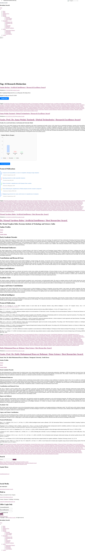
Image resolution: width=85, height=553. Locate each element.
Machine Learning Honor (78, 344)
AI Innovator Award (18, 445)
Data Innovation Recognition (51, 447)
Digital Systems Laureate (48, 204)
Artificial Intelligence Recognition (13, 340)
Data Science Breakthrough (12, 449)
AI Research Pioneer (64, 104)
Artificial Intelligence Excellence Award (48, 338)
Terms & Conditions (9, 28)
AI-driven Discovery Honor (17, 338)
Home (4, 11)
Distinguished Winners (10, 30)
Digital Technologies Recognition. (28, 205)
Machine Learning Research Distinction (54, 452)
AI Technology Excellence (39, 106)
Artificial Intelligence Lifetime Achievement (70, 107)
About (4, 12)
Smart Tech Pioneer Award (27, 209)
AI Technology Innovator (66, 336)
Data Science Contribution (24, 449)
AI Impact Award (9, 445)
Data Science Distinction (36, 449)
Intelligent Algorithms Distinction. (10, 344)
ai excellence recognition (59, 103)
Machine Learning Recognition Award (37, 452)
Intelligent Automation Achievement (11, 109)
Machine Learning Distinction (50, 109)
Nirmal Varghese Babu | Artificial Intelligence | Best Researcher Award (24, 214)
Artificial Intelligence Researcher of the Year (47, 340)
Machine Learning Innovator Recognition (8, 345)
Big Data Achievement (58, 446)
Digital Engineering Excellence (6, 203)
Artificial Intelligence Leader (63, 339)
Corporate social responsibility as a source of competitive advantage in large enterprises (21, 172)
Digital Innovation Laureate (19, 203)
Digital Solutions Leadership (22, 204)
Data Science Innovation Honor (62, 449)
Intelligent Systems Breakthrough (36, 207)
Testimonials (8, 31)
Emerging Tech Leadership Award (52, 206)
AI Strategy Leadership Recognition (12, 106)
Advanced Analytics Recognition (23, 444)
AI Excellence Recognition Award (30, 335)
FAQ (6, 24)
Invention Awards (3, 2)
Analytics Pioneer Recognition (46, 446)
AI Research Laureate (55, 104)
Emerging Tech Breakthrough (28, 206)
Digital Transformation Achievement (43, 205)
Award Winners (8, 18)
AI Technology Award (64, 201)
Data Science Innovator (74, 449)
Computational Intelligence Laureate (64, 341)
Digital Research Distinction (69, 203)
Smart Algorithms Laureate (46, 345)
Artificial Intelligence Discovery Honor (31, 338)
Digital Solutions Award (10, 204)
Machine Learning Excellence (67, 451)
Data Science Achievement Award (51, 108)
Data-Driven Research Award (14, 451)
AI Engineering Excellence (17, 335)
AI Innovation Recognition (32, 201)
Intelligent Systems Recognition (50, 207)
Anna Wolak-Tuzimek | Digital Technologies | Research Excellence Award (25, 113)
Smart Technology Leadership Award (71, 345)
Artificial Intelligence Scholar (63, 340)
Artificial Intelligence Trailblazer (10, 341)
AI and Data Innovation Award (54, 200)
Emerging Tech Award (17, 206)
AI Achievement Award (19, 334)
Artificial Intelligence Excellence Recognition (66, 338)
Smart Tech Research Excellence (40, 209)
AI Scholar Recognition (79, 445)
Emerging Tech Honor (40, 206)
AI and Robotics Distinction (11, 201)
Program (4, 16)
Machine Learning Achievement (37, 109)
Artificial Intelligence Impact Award (36, 107)
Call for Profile (8, 19)
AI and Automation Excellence (31, 334)
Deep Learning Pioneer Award (51, 342)
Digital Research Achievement (56, 203)
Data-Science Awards (25, 451)
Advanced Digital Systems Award (25, 200)
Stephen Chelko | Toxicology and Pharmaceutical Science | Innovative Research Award (18, 463)
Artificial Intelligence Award (73, 106)
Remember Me (5, 512)
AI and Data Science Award (68, 200)
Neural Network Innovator (23, 345)
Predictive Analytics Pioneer (26, 453)
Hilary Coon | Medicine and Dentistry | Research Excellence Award (14, 461)
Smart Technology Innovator (68, 209)
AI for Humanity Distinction (44, 335)
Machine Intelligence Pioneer (50, 344)
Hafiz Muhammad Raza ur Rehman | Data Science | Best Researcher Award (26, 348)
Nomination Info (8, 22)
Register (4, 14)
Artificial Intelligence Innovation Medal (35, 339)
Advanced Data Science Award (37, 444)
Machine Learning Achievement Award (39, 451)
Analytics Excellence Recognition (7, 446)
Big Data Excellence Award (69, 446)
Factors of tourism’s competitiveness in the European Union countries (17, 183)
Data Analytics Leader (29, 447)
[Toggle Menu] (0, 9)
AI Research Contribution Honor (22, 104)
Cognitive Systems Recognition (49, 341)
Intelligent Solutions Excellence (10, 207)
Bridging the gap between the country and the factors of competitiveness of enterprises (21, 193)
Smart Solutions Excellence (77, 207)
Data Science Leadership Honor (22, 450)
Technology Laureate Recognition (7, 211)
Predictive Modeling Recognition (52, 453)
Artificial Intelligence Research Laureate (29, 340)
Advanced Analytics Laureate (10, 444)
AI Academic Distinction (9, 334)
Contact (4, 35)
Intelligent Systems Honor (24, 109)
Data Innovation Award (39, 447)
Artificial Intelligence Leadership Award (52, 107)
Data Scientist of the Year (56, 450)
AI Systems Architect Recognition (54, 336)
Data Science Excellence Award (48, 449)
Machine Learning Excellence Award (64, 344)
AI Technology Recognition (78, 336)
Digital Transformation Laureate (58, 205)
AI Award (65, 334)
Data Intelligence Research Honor (12, 342)
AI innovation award (21, 201)
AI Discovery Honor (61, 444)
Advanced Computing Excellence (11, 200)
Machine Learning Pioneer (9, 452)
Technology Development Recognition (61, 210)
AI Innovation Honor (77, 335)
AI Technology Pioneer (50, 106)
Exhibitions (7, 26)
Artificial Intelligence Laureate (50, 339)
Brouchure (7, 17)
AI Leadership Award (27, 445)
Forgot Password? (4, 516)
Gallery (4, 29)
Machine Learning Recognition (22, 452)
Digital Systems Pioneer (59, 204)
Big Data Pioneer (79, 446)
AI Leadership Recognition (38, 445)
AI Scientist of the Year (74, 104)
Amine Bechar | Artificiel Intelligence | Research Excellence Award (22, 87)
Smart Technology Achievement (54, 209)
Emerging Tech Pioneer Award (66, 206)
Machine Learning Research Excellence (66, 109)
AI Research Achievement (15, 336)
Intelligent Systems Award (22, 207)
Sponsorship (7, 25)
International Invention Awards (6, 489)
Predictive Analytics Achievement (70, 452)
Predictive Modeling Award (38, 453)
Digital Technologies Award (14, 205)
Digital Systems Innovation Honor (35, 204)
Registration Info (8, 23)
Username (4, 507)
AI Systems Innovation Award (27, 106)
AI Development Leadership (37, 103)
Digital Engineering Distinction (75, 201)
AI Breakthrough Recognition (24, 103)
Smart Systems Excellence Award (31, 110)
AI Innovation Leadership (9, 104)
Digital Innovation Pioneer (44, 203)
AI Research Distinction (35, 104)
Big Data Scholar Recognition (17, 447)
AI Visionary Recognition (61, 106)
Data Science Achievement (74, 447)
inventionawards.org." (4, 472)
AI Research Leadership (54, 201)
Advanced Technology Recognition (40, 200)
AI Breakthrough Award (72, 334)
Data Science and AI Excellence (26, 342)
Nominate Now (6, 13)
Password (4, 509)
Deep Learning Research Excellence (65, 342)
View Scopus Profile (5, 163)
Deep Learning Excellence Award (65, 108)
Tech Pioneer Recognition (29, 210)
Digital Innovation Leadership (32, 203)
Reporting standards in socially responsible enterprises (14, 178)
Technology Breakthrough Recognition (44, 210)
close (1, 7)
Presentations (8, 32)
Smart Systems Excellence (5, 209)
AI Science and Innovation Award (39, 336)
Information (5, 20)
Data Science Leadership (9, 450)
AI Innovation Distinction (66, 335)
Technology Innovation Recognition (77, 210)
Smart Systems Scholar (16, 209)
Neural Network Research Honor (16, 110)
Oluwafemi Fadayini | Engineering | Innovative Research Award (13, 464)
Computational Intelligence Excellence (35, 108)
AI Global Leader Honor (56, 335)
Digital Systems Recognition (70, 204)
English (71, 0)
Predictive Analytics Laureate (13, 453)
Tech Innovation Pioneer (19, 210)
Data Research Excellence (63, 447)
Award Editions (8, 34)
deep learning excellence (39, 342)
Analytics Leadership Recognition (32, 446)
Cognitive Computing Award (36, 341)
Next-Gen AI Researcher (35, 345)
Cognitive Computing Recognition (19, 108)
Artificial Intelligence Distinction (21, 107)
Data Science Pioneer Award (35, 450)
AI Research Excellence (45, 104)
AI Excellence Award (71, 444)
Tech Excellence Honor (8, 210)
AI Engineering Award (48, 103)
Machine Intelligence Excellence (36, 344)
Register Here (4, 98)
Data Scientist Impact (46, 450)
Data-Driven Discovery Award (68, 450)
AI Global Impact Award (69, 103)
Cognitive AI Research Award (23, 341)
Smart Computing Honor (57, 345)
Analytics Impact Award (20, 446)
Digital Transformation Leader (71, 205)
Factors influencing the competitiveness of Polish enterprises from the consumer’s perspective (22, 188)
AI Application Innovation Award (11, 103)
